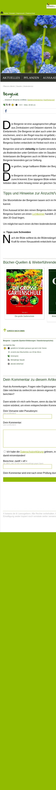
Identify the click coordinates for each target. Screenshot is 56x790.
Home (6, 13)
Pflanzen (31, 77)
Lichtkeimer (38, 214)
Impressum (20, 13)
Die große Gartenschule (24, 316)
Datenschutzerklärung (32, 451)
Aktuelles (11, 77)
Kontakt (12, 13)
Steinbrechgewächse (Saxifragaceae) (41, 100)
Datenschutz (30, 13)
